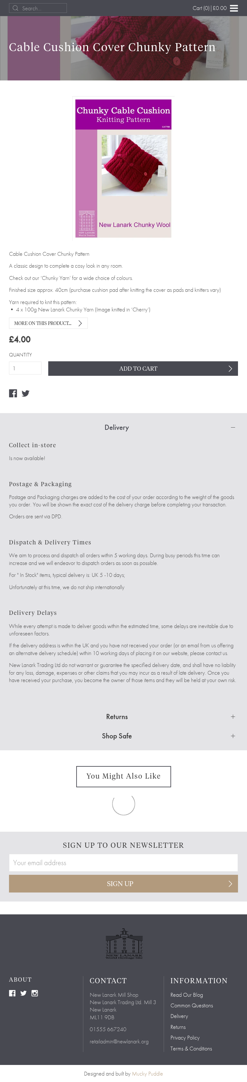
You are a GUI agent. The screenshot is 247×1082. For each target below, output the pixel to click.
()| (210, 8)
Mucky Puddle (147, 1073)
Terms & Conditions (191, 1048)
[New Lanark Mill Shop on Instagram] (35, 992)
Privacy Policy (185, 1037)
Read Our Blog (186, 994)
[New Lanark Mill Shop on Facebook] (12, 992)
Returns (178, 1027)
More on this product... (42, 323)
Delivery (179, 1016)
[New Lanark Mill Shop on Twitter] (23, 992)
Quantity (20, 355)
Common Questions (191, 1005)
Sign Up (120, 884)
